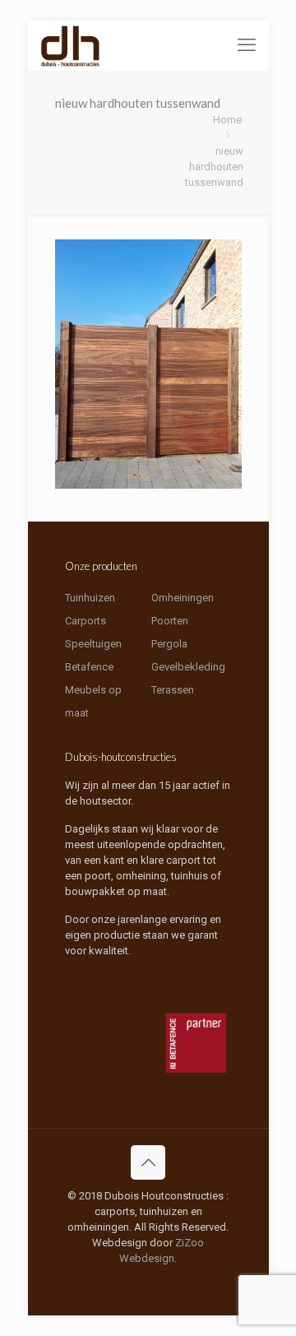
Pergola (169, 644)
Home (227, 120)
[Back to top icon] (148, 1162)
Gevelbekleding (188, 667)
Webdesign (146, 1258)
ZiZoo (189, 1242)
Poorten (169, 621)
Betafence (89, 667)
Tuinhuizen (90, 597)
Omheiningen (182, 597)
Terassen (172, 690)
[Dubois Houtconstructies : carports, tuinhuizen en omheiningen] (70, 45)
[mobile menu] (247, 45)
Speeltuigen (93, 644)
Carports (85, 621)
